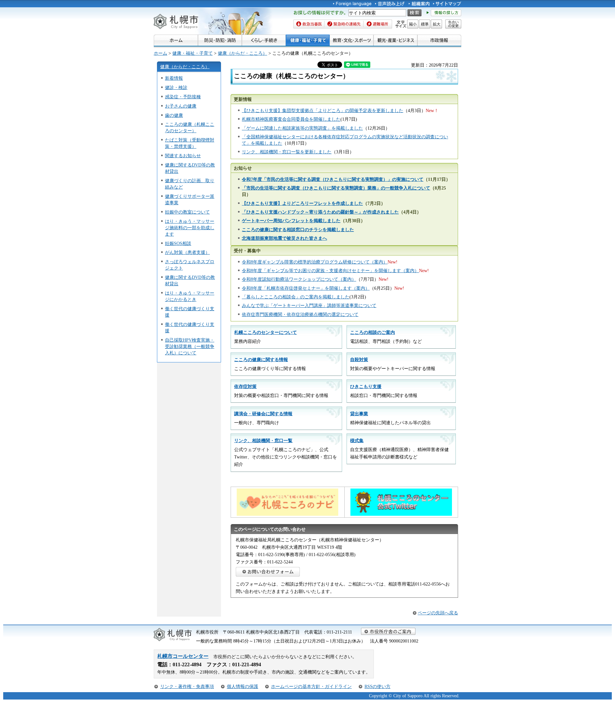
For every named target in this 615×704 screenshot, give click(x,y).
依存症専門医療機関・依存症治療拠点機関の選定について (300, 314)
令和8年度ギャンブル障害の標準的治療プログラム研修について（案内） (315, 261)
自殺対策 (359, 359)
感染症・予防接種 (183, 96)
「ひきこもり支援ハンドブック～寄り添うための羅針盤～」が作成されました (320, 211)
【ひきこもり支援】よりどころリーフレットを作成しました (302, 203)
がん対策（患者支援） (187, 252)
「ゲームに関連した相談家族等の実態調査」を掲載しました (302, 128)
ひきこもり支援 (365, 386)
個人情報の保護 (242, 686)
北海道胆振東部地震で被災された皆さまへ (284, 238)
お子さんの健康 (180, 106)
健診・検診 (176, 87)
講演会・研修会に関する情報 (263, 413)
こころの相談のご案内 (372, 332)
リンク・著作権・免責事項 (187, 686)
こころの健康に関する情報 (261, 359)
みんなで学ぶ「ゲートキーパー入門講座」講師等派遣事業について (309, 305)
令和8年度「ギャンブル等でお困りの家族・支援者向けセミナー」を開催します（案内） (330, 270)
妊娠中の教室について (187, 211)
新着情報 (174, 78)
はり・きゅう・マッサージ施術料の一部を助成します (189, 228)
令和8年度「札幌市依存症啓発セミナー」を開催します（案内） (306, 288)
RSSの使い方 (377, 686)
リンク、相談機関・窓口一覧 (263, 440)
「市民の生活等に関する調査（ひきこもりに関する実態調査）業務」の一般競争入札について (336, 187)
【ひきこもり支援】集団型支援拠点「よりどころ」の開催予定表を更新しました (322, 110)
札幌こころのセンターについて (265, 332)
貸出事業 (359, 413)
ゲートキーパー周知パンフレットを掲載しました (291, 220)
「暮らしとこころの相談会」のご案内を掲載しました (295, 296)
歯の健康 (174, 115)
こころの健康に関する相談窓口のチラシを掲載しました (298, 229)
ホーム (160, 53)
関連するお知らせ (183, 155)
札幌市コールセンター (183, 656)
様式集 (357, 440)
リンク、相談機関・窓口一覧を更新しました (287, 151)
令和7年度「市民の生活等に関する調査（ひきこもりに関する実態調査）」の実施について (332, 179)
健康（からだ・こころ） (242, 53)
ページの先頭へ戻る (438, 612)
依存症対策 (245, 386)
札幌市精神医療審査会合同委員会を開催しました (291, 119)
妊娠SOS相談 (178, 243)
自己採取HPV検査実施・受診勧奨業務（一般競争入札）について (189, 346)
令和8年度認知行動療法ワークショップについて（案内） (299, 279)
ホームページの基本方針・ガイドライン (311, 686)
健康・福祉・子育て (192, 53)
